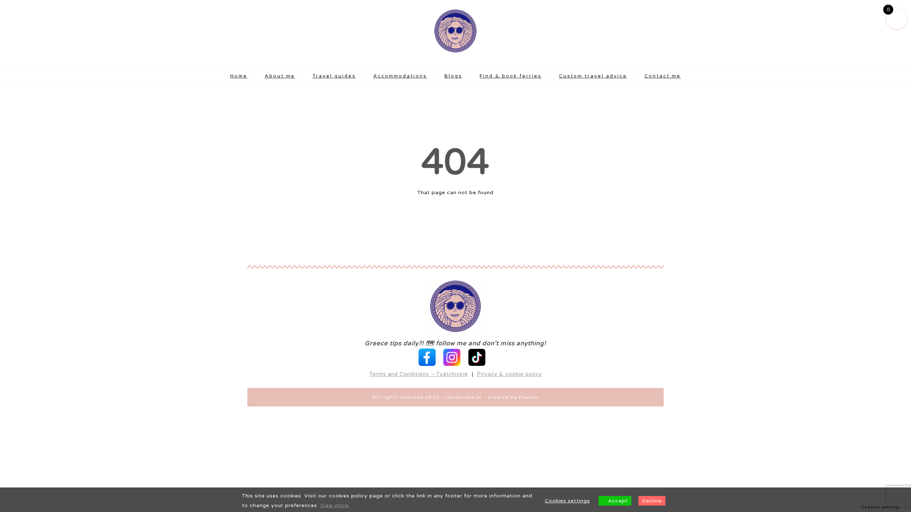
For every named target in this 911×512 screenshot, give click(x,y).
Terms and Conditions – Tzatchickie (418, 374)
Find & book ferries (511, 76)
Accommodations (400, 76)
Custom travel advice (593, 76)
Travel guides (334, 76)
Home (238, 76)
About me (280, 76)
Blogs (453, 76)
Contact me (662, 76)
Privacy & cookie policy (509, 374)
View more (334, 505)
